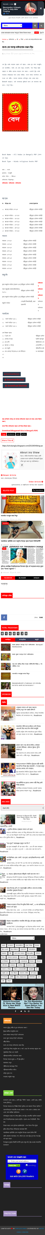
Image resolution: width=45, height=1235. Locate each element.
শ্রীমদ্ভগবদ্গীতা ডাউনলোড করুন (12, 1055)
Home (4, 39)
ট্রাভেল (4, 953)
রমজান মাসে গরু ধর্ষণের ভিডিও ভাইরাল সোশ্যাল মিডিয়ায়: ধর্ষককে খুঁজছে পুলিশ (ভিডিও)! (28, 747)
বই (17, 39)
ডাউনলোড (11, 39)
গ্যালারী (31, 969)
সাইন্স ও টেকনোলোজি (20, 969)
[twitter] (21, 1011)
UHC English (21, 977)
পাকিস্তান (5, 965)
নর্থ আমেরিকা (32, 957)
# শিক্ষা (24, 434)
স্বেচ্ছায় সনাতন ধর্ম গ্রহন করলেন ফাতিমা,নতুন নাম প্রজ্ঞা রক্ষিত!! (26, 708)
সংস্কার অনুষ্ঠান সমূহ (9, 1076)
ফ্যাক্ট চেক (5, 973)
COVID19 (24, 961)
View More (39, 490)
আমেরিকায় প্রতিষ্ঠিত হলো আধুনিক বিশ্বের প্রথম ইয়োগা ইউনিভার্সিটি (20, 541)
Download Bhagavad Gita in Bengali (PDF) (20, 430)
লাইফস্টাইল (32, 949)
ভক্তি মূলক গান (7, 1073)
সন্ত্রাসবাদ (23, 957)
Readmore (38, 715)
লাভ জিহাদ (14, 973)
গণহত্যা (4, 977)
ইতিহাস (4, 498)
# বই (18, 434)
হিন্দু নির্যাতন (14, 949)
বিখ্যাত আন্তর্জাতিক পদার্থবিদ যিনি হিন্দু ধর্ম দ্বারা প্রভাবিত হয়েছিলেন (24, 922)
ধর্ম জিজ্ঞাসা (5, 961)
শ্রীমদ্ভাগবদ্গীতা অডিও (9, 1069)
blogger (22, 578)
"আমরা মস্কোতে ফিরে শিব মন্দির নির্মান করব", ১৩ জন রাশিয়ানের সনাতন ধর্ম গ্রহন (26, 905)
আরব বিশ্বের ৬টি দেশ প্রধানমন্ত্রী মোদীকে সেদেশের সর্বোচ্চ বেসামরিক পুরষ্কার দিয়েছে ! (24, 889)
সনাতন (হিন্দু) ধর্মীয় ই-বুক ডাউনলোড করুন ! (15, 1027)
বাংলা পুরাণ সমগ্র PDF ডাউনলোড (23, 654)
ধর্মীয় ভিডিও (6, 1041)
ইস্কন (4, 548)
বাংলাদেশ (10, 945)
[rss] (25, 1011)
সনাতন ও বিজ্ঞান (6, 969)
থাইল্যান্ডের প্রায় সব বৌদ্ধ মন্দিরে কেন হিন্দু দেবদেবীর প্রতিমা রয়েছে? (22, 1116)
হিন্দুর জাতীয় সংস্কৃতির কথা (10, 1031)
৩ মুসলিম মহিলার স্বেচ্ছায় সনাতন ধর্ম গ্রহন (20, 829)
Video (12, 965)
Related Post (8, 491)
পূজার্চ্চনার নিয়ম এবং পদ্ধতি (10, 1052)
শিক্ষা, (33, 53)
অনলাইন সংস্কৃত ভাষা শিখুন (9, 516)
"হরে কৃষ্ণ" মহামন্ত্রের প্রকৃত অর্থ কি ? (18, 843)
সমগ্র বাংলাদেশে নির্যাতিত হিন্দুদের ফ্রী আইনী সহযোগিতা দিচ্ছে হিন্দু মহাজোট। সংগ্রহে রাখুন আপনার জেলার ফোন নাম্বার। (30, 766)
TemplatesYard (20, 1229)
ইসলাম (37, 945)
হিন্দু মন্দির (30, 953)
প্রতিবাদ (27, 32)
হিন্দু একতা (5, 949)
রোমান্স (9, 981)
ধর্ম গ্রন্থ (34, 973)
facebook (8, 578)
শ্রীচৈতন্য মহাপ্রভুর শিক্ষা (10, 1066)
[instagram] (28, 1011)
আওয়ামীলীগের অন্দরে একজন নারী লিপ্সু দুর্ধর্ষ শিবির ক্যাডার (29, 783)
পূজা (3, 981)
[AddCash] (18, 1010)
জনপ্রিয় (8, 640)
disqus (36, 578)
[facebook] (15, 1011)
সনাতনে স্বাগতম (12, 957)
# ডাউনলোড (11, 434)
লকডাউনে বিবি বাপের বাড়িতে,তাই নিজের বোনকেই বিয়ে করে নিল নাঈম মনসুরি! (28, 727)
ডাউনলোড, (26, 53)
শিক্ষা (22, 39)
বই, (30, 53)
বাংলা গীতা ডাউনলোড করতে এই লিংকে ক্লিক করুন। (16, 426)
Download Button (12, 374)
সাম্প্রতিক (22, 640)
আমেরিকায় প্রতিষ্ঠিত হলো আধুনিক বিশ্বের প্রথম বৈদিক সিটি (19, 1132)
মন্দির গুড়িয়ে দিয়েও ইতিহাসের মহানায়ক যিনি (15, 1129)
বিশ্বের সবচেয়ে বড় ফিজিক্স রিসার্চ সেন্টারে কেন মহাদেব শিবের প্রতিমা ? (22, 1106)
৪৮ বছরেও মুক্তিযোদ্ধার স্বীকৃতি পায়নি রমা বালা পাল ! (23, 874)
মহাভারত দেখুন (7, 1062)
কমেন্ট (37, 640)
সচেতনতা (23, 949)
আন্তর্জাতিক (5, 523)
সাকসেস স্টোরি (24, 973)
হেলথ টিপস (14, 961)
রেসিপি (11, 977)
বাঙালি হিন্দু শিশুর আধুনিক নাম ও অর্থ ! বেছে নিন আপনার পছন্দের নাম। (22, 1048)
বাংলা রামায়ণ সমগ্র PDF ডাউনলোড (13, 1034)
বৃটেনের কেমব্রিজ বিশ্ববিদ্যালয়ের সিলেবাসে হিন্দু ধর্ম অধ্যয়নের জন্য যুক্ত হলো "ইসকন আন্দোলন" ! (22, 567)
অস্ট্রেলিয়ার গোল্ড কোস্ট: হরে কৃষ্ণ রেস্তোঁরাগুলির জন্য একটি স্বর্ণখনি (25, 858)
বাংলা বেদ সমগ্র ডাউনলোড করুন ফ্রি (13, 1045)
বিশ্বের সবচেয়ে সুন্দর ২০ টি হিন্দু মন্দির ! (13, 1059)
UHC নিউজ (29, 945)
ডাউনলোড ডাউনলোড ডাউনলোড (12, 183)
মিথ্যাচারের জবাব (30, 965)
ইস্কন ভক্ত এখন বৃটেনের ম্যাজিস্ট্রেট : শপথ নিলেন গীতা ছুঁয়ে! (20, 1125)
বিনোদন (39, 961)
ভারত (3, 945)
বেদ (39, 977)
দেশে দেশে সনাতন (19, 953)
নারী (10, 953)
